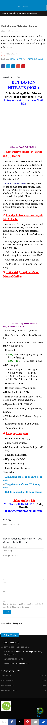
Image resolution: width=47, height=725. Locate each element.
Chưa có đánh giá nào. (9, 31)
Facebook (3, 66)
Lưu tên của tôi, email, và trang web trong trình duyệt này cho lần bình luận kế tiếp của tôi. (23, 605)
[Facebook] (12, 722)
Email (6, 592)
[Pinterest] (27, 722)
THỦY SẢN (39, 59)
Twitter (8, 66)
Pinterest (23, 66)
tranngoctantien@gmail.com (19, 663)
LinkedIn (13, 66)
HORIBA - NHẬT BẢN (17, 59)
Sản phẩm (12, 13)
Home (4, 13)
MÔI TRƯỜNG (30, 59)
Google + (18, 66)
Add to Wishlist (11, 54)
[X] (20, 722)
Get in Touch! (10, 635)
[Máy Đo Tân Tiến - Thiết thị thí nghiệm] (23, 6)
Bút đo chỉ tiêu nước (15, 183)
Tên (5, 582)
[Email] (35, 722)
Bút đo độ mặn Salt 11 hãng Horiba (23, 492)
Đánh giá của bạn (9, 547)
